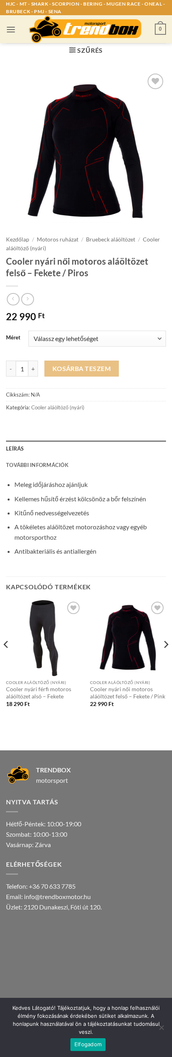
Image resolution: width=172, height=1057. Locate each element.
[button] (11, 29)
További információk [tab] (37, 465)
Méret (13, 338)
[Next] (165, 660)
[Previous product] (27, 299)
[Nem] (161, 1029)
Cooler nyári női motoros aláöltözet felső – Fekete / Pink (127, 693)
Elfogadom (88, 1044)
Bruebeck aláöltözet (110, 239)
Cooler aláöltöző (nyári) (57, 407)
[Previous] (6, 660)
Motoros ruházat (57, 239)
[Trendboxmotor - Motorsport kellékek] (86, 29)
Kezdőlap (17, 239)
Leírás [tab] (15, 448)
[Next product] (13, 299)
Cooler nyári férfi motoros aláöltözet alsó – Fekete (38, 693)
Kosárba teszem (81, 368)
